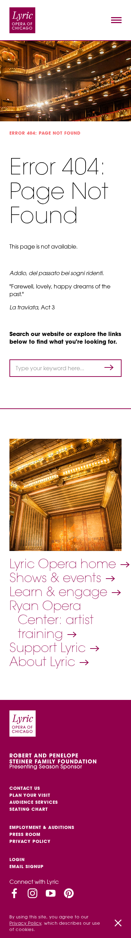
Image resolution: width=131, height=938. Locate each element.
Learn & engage (60, 592)
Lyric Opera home (64, 564)
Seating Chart (28, 809)
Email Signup (26, 866)
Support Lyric (49, 647)
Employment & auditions (41, 827)
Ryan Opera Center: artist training (51, 619)
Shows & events (57, 578)
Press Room (25, 834)
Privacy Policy (30, 841)
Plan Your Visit (29, 795)
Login (17, 859)
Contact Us (24, 788)
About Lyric (44, 661)
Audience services (33, 802)
